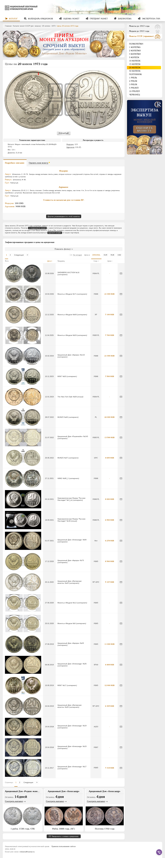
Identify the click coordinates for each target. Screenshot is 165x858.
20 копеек (46, 26)
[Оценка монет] (144, 127)
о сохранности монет (37, 228)
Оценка (71, 19)
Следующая (19, 255)
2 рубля (133, 81)
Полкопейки (136, 44)
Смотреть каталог (14, 801)
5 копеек (134, 57)
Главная (8, 26)
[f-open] (159, 852)
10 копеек (134, 61)
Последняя (28, 255)
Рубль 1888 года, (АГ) (63, 829)
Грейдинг (98, 19)
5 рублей (134, 88)
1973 (54, 26)
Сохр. (96, 261)
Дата (49, 261)
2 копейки (135, 50)
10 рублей (134, 91)
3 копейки (135, 54)
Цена (109, 261)
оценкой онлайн (54, 233)
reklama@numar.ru (27, 852)
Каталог (13, 19)
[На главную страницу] (21, 8)
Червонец (134, 95)
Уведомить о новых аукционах (65, 836)
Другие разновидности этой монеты (64, 216)
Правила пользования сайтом (63, 846)
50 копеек (134, 71)
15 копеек (134, 64)
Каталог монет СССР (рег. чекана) (27, 26)
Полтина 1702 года (104, 829)
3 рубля (133, 84)
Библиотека (124, 19)
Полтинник (135, 74)
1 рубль (133, 78)
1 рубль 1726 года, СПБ (23, 829)
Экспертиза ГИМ (150, 19)
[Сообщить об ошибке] (121, 273)
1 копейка (135, 47)
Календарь (40, 19)
